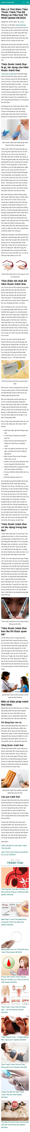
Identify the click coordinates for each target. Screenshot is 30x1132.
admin (22, 22)
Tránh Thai (15, 862)
